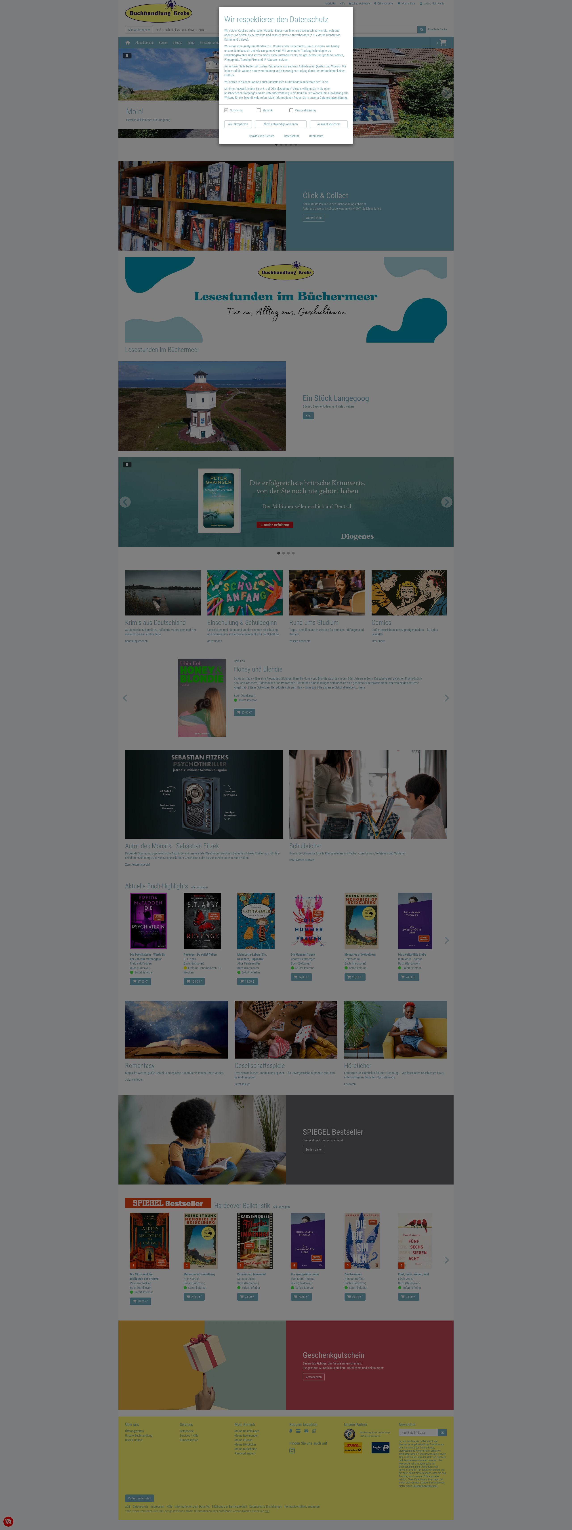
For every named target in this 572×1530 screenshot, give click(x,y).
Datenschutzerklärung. (334, 97)
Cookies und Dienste (261, 136)
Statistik (267, 110)
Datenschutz (291, 136)
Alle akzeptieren (238, 124)
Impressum (316, 136)
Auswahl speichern (329, 124)
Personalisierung (305, 110)
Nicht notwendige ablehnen (281, 124)
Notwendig (236, 110)
